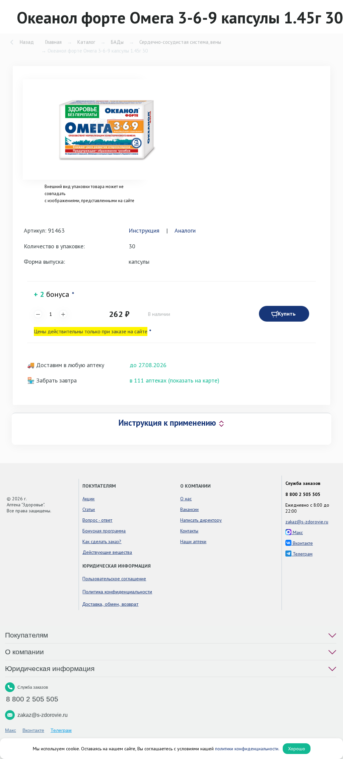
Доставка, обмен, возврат (110, 604)
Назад (27, 42)
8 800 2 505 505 (302, 494)
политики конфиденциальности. (247, 749)
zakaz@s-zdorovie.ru (306, 522)
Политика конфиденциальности (117, 591)
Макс (297, 532)
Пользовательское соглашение (114, 579)
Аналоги (185, 230)
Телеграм (302, 554)
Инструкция (144, 230)
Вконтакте (302, 543)
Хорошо (296, 749)
